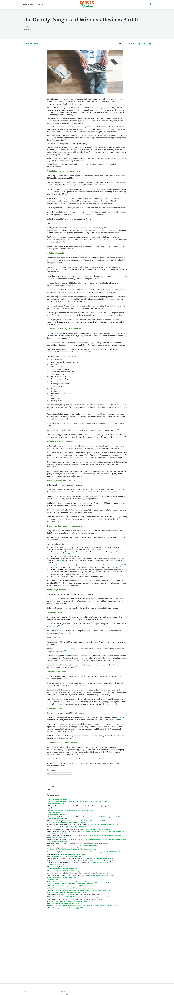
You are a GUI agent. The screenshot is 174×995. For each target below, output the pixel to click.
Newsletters (28, 4)
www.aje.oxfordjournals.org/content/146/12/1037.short (101, 852)
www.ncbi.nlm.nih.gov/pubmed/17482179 (96, 829)
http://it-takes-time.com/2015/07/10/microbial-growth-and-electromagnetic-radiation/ (79, 897)
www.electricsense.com (100, 862)
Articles (26, 26)
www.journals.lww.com (77, 854)
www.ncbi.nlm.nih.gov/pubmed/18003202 (100, 858)
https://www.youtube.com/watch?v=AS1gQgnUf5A (66, 908)
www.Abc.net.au (54, 812)
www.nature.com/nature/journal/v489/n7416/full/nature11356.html (72, 850)
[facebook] (139, 44)
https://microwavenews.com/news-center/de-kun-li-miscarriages (71, 810)
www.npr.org (53, 880)
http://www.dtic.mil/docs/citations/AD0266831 (65, 856)
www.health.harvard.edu (57, 837)
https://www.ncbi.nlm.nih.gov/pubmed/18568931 (66, 886)
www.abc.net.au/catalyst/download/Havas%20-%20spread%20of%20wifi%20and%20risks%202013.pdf (77, 821)
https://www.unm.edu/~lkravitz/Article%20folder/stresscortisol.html (72, 888)
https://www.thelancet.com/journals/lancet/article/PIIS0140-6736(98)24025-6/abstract (79, 890)
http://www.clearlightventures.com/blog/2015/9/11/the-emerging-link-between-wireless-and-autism (83, 906)
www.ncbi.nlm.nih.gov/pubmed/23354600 (63, 877)
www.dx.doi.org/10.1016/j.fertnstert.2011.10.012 (71, 827)
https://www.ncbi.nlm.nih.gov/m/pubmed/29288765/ (67, 892)
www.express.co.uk (59, 854)
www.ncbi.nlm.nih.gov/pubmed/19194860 (63, 868)
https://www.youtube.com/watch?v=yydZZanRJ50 (66, 903)
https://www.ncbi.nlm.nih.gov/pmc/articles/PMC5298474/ (69, 901)
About (63, 991)
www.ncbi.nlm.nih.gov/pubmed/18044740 (104, 825)
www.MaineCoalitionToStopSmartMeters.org (64, 871)
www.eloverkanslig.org (57, 815)
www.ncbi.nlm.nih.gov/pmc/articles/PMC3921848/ (107, 835)
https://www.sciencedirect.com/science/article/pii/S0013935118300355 (73, 846)
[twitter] (144, 44)
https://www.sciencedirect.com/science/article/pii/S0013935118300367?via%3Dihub (78, 801)
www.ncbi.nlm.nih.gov (56, 803)
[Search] (151, 4)
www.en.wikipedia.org (56, 865)
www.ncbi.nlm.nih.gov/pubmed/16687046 (100, 875)
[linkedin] (149, 44)
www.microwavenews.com (58, 799)
